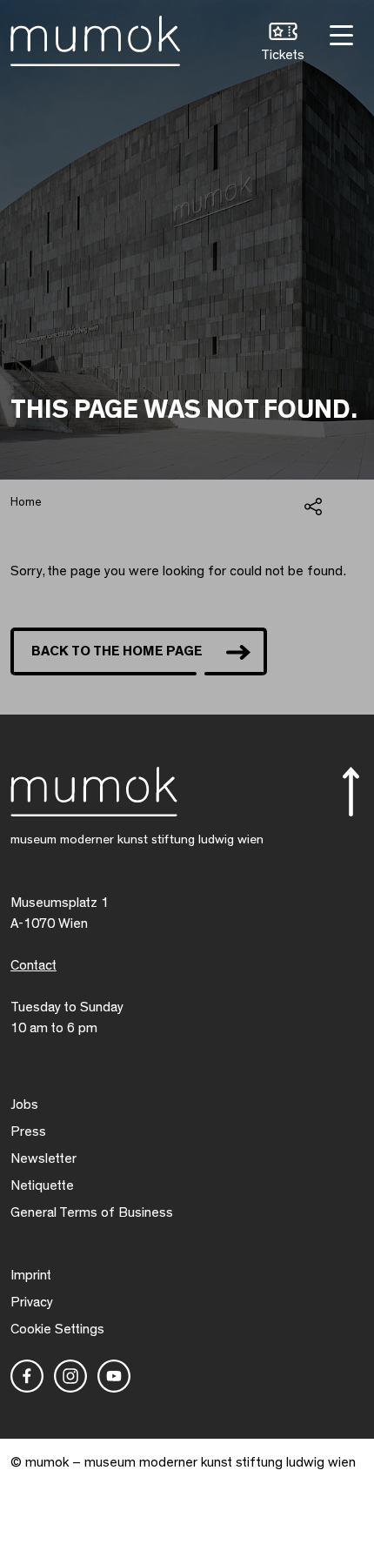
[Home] (95, 37)
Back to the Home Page (117, 651)
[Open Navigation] (339, 33)
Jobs (24, 1104)
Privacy (31, 1302)
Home (26, 502)
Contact (33, 965)
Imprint (30, 1275)
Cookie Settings (57, 1329)
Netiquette (42, 1185)
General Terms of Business (91, 1212)
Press (28, 1131)
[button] (282, 44)
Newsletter (43, 1158)
